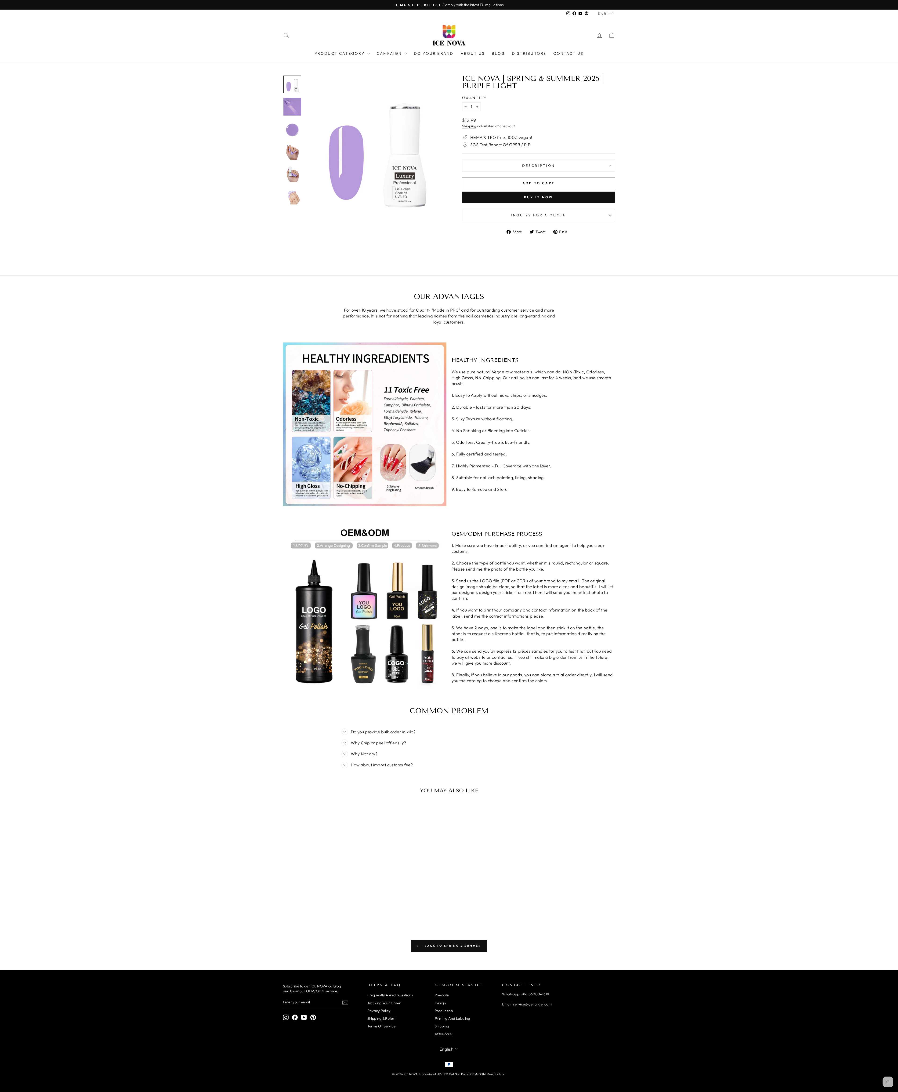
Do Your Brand (434, 53)
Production (444, 1010)
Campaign (390, 53)
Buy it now (538, 197)
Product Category (340, 53)
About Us (473, 53)
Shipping (469, 126)
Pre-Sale (442, 995)
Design (440, 1003)
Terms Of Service (381, 1026)
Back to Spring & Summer (452, 945)
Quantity (474, 98)
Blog (498, 53)
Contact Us (568, 53)
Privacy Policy (379, 1010)
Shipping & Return (382, 1018)
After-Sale (443, 1034)
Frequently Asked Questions (390, 995)
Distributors (529, 53)
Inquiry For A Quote (538, 215)
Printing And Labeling (452, 1018)
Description (538, 166)
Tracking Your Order (384, 1003)
